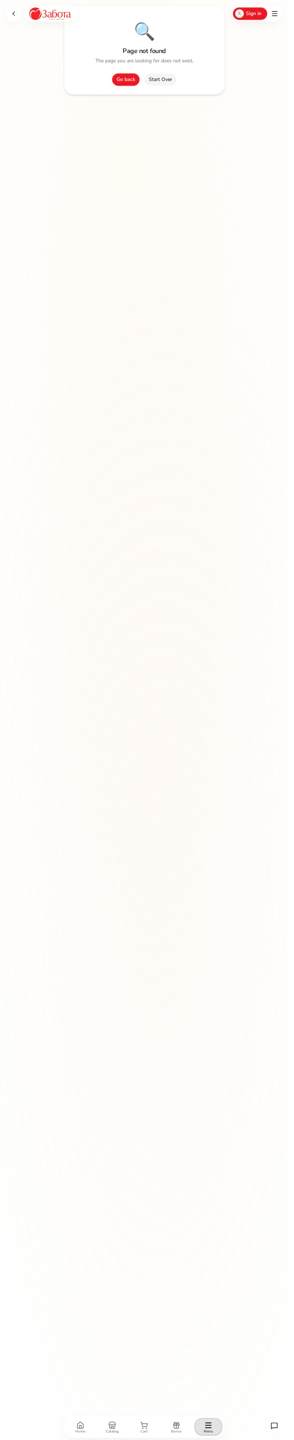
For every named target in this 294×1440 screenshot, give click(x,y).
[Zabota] (50, 13)
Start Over (160, 79)
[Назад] (14, 14)
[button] (274, 1425)
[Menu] (274, 13)
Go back (126, 79)
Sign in (253, 13)
